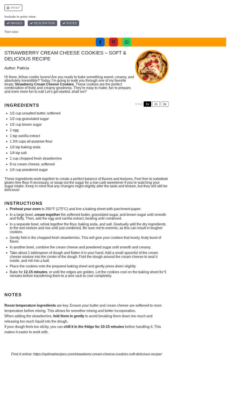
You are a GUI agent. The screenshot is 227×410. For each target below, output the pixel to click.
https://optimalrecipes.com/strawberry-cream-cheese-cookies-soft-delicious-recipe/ (97, 354)
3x (164, 104)
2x (156, 104)
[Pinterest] (113, 42)
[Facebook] (100, 42)
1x (147, 104)
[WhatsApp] (126, 42)
